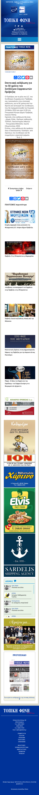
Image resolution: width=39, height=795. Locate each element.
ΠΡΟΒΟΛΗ (21, 753)
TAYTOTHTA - (10, 2)
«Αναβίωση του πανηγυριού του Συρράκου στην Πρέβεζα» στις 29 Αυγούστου (18, 288)
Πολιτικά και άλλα (17, 587)
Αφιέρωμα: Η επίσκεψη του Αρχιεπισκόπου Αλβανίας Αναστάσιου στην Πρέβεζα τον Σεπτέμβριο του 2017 (19, 647)
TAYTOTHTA (18, 782)
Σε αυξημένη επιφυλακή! (20, 603)
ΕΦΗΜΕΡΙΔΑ (22, 751)
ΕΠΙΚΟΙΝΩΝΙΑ (21, 741)
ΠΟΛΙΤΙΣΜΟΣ (12, 47)
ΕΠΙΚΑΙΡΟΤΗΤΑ (22, 733)
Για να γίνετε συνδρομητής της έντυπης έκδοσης (19, 697)
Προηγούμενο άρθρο (16, 188)
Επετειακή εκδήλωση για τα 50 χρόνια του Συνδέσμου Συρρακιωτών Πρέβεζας (18, 87)
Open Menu (19, 39)
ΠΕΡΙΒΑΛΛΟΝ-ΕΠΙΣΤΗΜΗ (21, 747)
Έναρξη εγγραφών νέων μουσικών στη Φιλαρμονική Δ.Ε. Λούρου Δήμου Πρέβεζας (19, 226)
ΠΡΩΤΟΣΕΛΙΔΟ (19, 655)
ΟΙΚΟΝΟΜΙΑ (22, 737)
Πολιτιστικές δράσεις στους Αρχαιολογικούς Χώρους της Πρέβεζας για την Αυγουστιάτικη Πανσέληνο (20, 352)
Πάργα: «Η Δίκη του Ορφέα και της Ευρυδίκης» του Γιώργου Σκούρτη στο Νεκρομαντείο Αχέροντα (17, 383)
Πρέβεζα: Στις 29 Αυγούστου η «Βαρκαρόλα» (19, 256)
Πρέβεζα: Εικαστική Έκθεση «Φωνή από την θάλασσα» (19, 320)
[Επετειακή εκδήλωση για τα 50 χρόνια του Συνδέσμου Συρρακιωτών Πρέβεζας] (19, 70)
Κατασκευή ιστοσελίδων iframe (19, 789)
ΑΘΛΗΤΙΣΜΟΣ (21, 745)
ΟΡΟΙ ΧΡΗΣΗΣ (26, 782)
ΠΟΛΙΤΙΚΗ (21, 735)
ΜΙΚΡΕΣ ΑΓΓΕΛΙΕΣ (21, 749)
